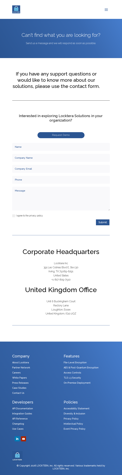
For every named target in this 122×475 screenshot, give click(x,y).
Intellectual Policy (73, 423)
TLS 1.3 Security (72, 377)
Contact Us (18, 393)
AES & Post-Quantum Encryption (81, 367)
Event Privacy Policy (74, 429)
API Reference (20, 418)
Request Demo (61, 135)
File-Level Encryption (75, 362)
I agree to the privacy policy (29, 215)
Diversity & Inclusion (74, 413)
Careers (16, 372)
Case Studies (19, 388)
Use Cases (18, 429)
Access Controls (72, 372)
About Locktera (20, 362)
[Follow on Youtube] (23, 438)
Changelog (18, 423)
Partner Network (21, 367)
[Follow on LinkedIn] (17, 438)
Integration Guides (22, 413)
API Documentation (22, 408)
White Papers (19, 377)
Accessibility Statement (76, 408)
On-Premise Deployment (77, 383)
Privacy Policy (71, 418)
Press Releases (20, 383)
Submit (102, 222)
